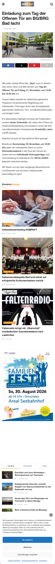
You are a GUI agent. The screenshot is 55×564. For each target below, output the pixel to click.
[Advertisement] (27, 73)
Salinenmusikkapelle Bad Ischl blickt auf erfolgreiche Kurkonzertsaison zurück (24, 278)
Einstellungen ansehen (27, 554)
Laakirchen (9, 323)
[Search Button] (51, 4)
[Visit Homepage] (27, 4)
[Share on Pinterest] (34, 65)
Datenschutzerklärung (30, 560)
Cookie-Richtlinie (14, 560)
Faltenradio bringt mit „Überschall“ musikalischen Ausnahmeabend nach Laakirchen (22, 331)
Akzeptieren (27, 539)
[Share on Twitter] (21, 65)
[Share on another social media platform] (47, 65)
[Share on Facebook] (8, 65)
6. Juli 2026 (7, 339)
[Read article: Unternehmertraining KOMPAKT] (27, 208)
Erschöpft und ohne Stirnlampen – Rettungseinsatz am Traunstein (30, 473)
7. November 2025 (9, 28)
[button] (51, 515)
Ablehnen (27, 547)
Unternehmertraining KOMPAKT (19, 229)
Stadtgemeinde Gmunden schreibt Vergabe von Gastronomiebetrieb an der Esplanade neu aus (33, 487)
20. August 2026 (9, 233)
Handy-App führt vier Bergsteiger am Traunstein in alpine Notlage (31, 499)
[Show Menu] (3, 4)
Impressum (43, 560)
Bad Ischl (8, 224)
